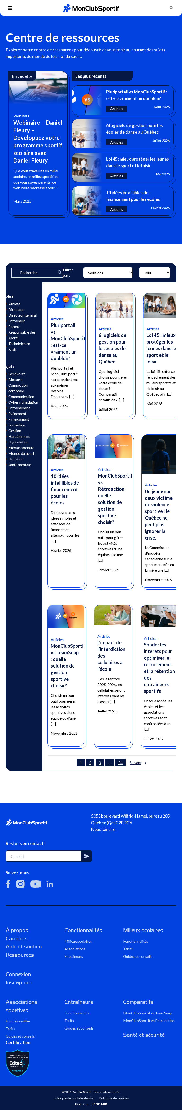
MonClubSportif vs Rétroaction (149, 1020)
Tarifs (128, 948)
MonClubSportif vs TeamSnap (147, 1012)
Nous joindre (103, 829)
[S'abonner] (87, 856)
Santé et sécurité (143, 1034)
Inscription (19, 982)
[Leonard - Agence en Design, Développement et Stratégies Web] (99, 1104)
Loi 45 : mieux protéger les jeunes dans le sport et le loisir (161, 348)
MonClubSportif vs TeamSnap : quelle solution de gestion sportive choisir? (68, 665)
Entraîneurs (73, 956)
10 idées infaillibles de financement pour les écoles (65, 489)
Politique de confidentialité (73, 1098)
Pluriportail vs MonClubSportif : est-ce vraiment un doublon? (68, 341)
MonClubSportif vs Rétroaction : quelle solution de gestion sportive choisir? (115, 499)
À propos (17, 930)
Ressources (20, 954)
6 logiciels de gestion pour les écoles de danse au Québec (112, 348)
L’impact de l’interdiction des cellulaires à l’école (111, 656)
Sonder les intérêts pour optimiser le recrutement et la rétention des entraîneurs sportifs (159, 668)
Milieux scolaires (78, 941)
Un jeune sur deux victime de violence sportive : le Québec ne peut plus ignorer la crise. (159, 514)
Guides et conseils (137, 956)
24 (120, 762)
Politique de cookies (114, 1098)
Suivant (135, 762)
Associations (74, 948)
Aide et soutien (24, 946)
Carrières (17, 938)
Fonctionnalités (83, 930)
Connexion (18, 974)
